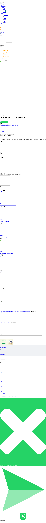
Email (1, 153)
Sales (1, 383)
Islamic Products (4, 55)
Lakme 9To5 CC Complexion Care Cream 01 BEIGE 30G (8, 205)
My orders (2, 387)
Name (1, 152)
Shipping (2, 388)
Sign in (2, 41)
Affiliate (2, 391)
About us (2, 381)
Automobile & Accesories (5, 50)
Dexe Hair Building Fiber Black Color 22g (6, 322)
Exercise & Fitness (5, 51)
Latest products (3, 393)
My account (2, 386)
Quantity (1, 123)
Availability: (1, 115)
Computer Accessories (5, 54)
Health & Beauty (4, 52)
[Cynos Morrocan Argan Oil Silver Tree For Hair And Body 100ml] (6, 333)
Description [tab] (2, 131)
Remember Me (2, 45)
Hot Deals (4, 53)
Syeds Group (16, 396)
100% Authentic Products (3, 347)
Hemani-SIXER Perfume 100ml (4, 221)
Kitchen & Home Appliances (6, 56)
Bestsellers (2, 392)
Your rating (1, 146)
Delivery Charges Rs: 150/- (3, 354)
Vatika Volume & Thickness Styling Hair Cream (6, 253)
